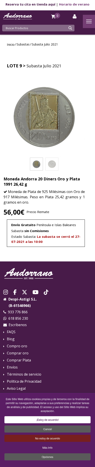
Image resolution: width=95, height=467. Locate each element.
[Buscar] (70, 28)
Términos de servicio (24, 374)
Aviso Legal (16, 388)
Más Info (47, 447)
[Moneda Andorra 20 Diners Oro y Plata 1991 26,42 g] (44, 115)
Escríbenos (18, 324)
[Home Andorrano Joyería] (47, 273)
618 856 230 (18, 318)
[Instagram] (5, 291)
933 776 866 (18, 312)
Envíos (12, 367)
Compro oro (17, 346)
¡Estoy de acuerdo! (47, 420)
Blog (11, 339)
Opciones (47, 457)
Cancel (47, 429)
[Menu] (89, 21)
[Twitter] (24, 291)
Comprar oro (17, 353)
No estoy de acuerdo (47, 438)
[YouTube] (35, 291)
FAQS (11, 332)
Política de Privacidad (24, 381)
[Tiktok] (46, 291)
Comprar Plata (19, 360)
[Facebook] (15, 291)
